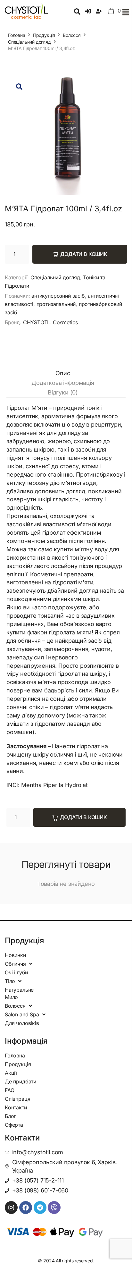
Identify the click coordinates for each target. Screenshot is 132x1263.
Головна (16, 35)
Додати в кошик (83, 254)
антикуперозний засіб (58, 295)
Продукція (44, 35)
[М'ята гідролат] (66, 133)
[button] (125, 12)
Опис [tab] (62, 373)
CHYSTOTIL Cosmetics (50, 322)
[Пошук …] (77, 12)
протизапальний (56, 304)
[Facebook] (25, 1207)
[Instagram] (11, 1207)
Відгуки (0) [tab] (63, 392)
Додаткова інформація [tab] (62, 382)
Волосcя (72, 35)
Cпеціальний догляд (29, 42)
